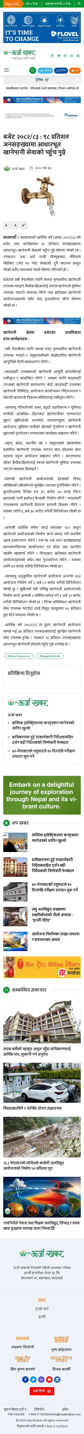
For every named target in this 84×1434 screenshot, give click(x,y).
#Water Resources (19, 656)
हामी (42, 1317)
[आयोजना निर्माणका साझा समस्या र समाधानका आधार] (15, 941)
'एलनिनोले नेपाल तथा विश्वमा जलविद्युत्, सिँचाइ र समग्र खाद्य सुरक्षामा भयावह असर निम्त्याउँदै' (41, 1226)
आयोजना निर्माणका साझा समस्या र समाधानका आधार (55, 937)
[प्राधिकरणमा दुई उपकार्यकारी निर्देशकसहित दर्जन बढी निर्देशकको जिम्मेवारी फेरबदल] (15, 867)
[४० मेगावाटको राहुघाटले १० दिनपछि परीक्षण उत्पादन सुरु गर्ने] (15, 892)
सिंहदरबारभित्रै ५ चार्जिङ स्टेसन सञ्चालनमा (32, 1108)
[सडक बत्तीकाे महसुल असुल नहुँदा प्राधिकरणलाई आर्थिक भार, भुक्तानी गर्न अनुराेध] (42, 1021)
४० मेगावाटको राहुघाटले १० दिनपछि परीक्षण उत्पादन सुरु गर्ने (43, 754)
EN (77, 71)
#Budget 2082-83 (50, 656)
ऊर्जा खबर (18, 169)
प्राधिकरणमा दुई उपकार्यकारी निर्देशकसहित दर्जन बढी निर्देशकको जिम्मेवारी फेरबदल (42, 740)
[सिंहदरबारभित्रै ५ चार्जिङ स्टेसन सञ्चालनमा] (42, 1083)
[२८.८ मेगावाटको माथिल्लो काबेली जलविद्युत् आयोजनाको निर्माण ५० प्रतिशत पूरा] (42, 1137)
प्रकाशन (47, 71)
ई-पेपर (63, 71)
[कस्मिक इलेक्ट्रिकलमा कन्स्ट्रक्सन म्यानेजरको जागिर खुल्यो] (15, 842)
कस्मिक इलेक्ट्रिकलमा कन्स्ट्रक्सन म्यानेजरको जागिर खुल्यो (43, 726)
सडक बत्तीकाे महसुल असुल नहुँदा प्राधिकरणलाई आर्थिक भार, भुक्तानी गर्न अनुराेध (37, 1052)
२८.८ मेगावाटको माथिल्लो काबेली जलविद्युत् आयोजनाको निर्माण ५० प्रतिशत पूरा (33, 1166)
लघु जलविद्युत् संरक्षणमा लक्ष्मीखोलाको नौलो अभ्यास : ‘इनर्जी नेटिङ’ (52, 915)
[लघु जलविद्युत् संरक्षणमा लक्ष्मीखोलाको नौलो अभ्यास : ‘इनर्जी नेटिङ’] (15, 916)
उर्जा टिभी (39, 1391)
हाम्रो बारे (42, 1309)
